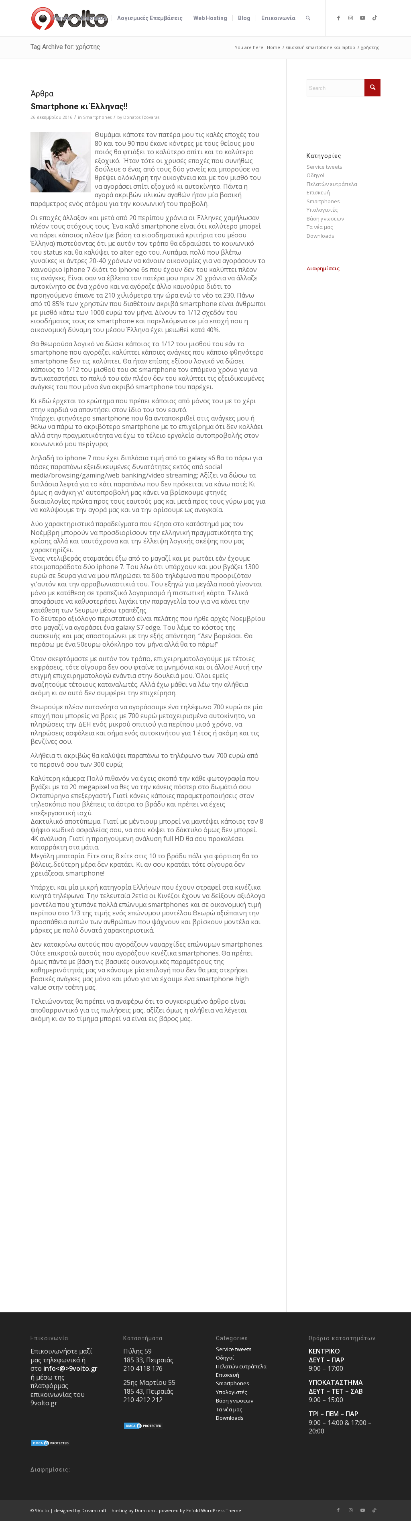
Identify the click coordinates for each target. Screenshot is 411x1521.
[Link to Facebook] (338, 18)
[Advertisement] (344, 393)
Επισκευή (318, 192)
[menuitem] (61, 18)
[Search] (308, 18)
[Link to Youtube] (362, 18)
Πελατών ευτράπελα (332, 184)
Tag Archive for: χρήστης (65, 47)
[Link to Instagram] (350, 18)
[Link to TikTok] (374, 18)
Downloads (320, 235)
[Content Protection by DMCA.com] (51, 1445)
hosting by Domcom (133, 1510)
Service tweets (324, 166)
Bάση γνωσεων (325, 218)
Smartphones (97, 117)
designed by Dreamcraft (80, 1510)
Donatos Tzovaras (141, 117)
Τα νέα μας (320, 227)
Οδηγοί (316, 175)
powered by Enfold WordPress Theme (200, 1510)
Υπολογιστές (322, 209)
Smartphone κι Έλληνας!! (79, 106)
